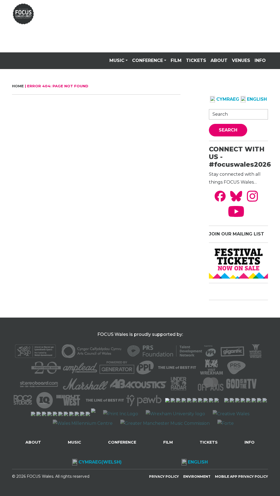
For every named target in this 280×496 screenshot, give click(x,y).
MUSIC (116, 60)
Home (18, 86)
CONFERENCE (147, 60)
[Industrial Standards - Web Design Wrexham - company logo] (93, 413)
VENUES (241, 60)
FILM (176, 60)
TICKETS (196, 60)
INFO (260, 60)
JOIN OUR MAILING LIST (236, 234)
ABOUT (219, 60)
